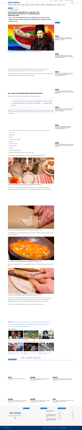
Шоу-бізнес (33, 377)
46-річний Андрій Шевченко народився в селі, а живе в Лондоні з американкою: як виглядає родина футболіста (30, 324)
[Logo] (15, 413)
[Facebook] (72, 3)
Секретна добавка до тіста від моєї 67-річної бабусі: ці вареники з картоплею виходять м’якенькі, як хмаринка (64, 109)
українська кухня (36, 357)
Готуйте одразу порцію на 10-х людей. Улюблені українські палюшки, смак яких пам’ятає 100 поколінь (64, 145)
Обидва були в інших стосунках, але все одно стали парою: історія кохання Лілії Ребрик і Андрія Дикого (40, 401)
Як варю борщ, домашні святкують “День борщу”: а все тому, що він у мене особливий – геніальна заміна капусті (64, 56)
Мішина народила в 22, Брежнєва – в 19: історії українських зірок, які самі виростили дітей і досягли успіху (40, 379)
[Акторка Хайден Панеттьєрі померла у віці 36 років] (18, 368)
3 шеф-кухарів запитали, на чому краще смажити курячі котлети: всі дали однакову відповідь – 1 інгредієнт (63, 38)
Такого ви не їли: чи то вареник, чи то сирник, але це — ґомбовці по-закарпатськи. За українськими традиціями (64, 74)
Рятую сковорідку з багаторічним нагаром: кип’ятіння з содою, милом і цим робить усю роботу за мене (63, 401)
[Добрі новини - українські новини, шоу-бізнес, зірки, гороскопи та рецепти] (13, 2)
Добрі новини (27, 326)
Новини (56, 125)
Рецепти (10, 8)
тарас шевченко (28, 357)
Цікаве (54, 399)
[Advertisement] (31, 60)
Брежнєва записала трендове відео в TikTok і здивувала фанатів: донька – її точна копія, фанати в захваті (17, 401)
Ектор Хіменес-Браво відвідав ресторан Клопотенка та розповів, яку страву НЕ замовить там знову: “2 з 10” (63, 127)
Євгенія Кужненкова (14, 9)
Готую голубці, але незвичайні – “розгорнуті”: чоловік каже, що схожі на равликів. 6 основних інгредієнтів (64, 92)
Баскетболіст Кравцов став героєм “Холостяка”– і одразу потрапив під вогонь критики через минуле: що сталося (62, 379)
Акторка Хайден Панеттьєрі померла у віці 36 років (16, 378)
